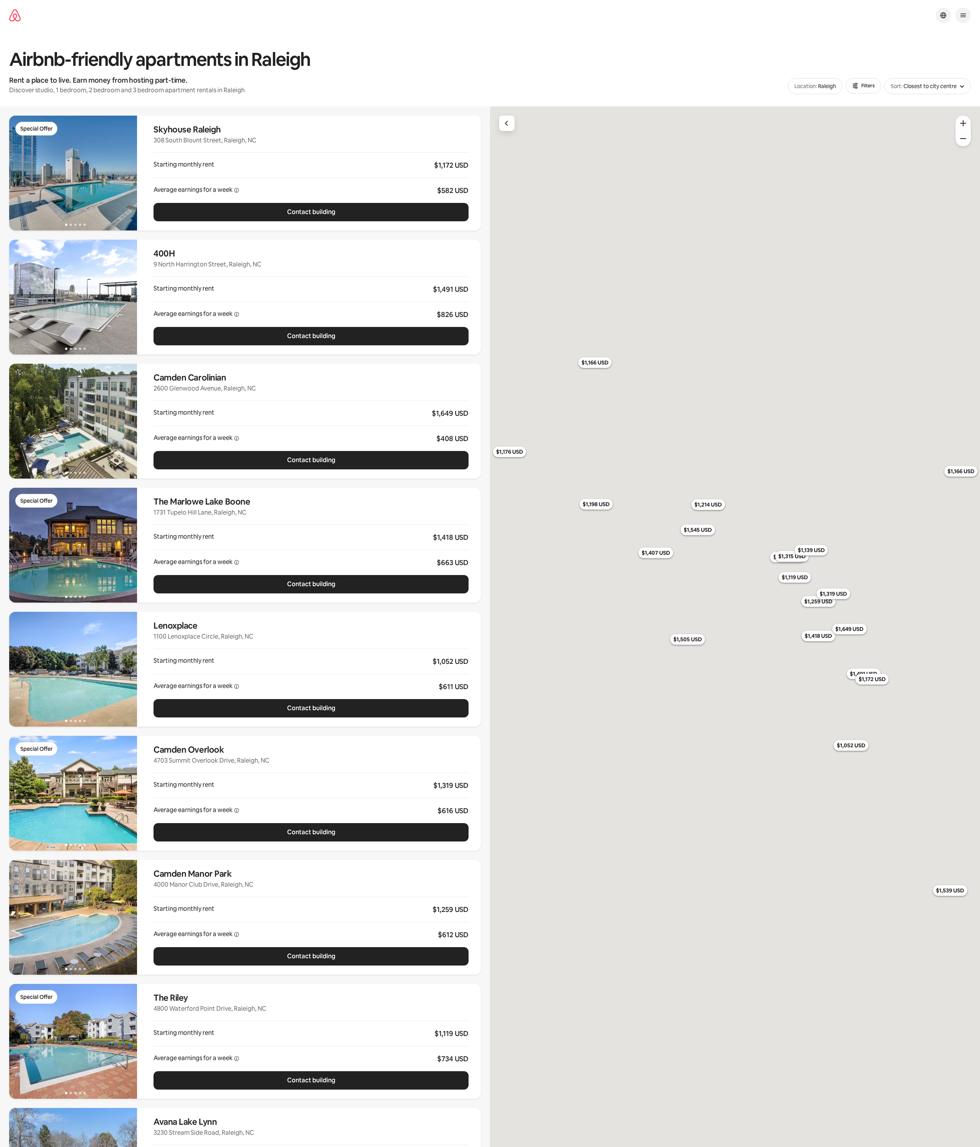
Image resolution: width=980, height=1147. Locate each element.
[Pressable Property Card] (311, 173)
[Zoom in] (963, 123)
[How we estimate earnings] (236, 190)
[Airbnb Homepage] (15, 15)
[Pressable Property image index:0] (73, 173)
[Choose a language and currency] (943, 15)
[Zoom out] (963, 138)
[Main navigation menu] (963, 15)
